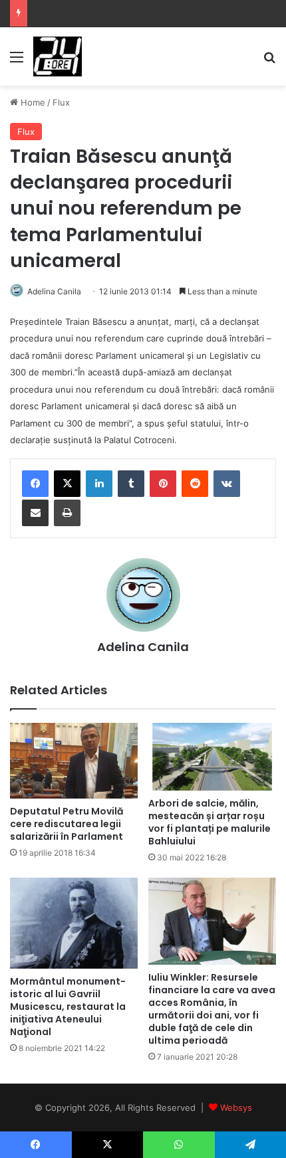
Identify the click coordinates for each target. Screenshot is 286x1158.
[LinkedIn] (99, 483)
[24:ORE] (57, 56)
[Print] (67, 513)
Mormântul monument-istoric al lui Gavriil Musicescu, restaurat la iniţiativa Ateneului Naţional (68, 1006)
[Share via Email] (35, 513)
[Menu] (16, 61)
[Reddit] (195, 483)
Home (31, 102)
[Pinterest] (163, 483)
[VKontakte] (227, 483)
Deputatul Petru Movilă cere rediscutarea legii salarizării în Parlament (66, 824)
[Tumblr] (131, 483)
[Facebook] (35, 483)
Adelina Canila (54, 291)
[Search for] (269, 61)
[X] (67, 483)
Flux (61, 102)
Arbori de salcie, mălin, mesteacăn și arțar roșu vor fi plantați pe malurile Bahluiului (209, 822)
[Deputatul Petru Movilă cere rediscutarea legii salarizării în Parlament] (74, 761)
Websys (236, 1107)
